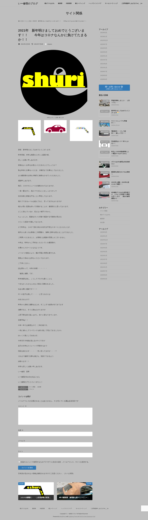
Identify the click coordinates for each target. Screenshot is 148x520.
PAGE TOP (142, 502)
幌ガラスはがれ (105, 214)
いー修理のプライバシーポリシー (30, 382)
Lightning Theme (73, 516)
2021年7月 (103, 60)
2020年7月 (103, 71)
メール (21, 441)
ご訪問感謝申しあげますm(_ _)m (99, 508)
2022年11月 (104, 40)
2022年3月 (103, 48)
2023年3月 (103, 32)
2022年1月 (103, 56)
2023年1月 (103, 36)
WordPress (63, 516)
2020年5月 (103, 75)
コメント (22, 406)
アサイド (31, 389)
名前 (20, 430)
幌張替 (102, 218)
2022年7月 (103, 44)
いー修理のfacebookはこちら (29, 377)
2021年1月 (103, 67)
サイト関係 (32, 387)
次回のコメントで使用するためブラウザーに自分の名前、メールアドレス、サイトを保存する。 (55, 462)
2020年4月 (103, 79)
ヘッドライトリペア (66, 508)
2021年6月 (103, 64)
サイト (20, 451)
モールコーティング (81, 508)
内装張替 (42, 508)
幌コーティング (53, 508)
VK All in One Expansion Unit (87, 516)
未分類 (39, 387)
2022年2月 (103, 52)
